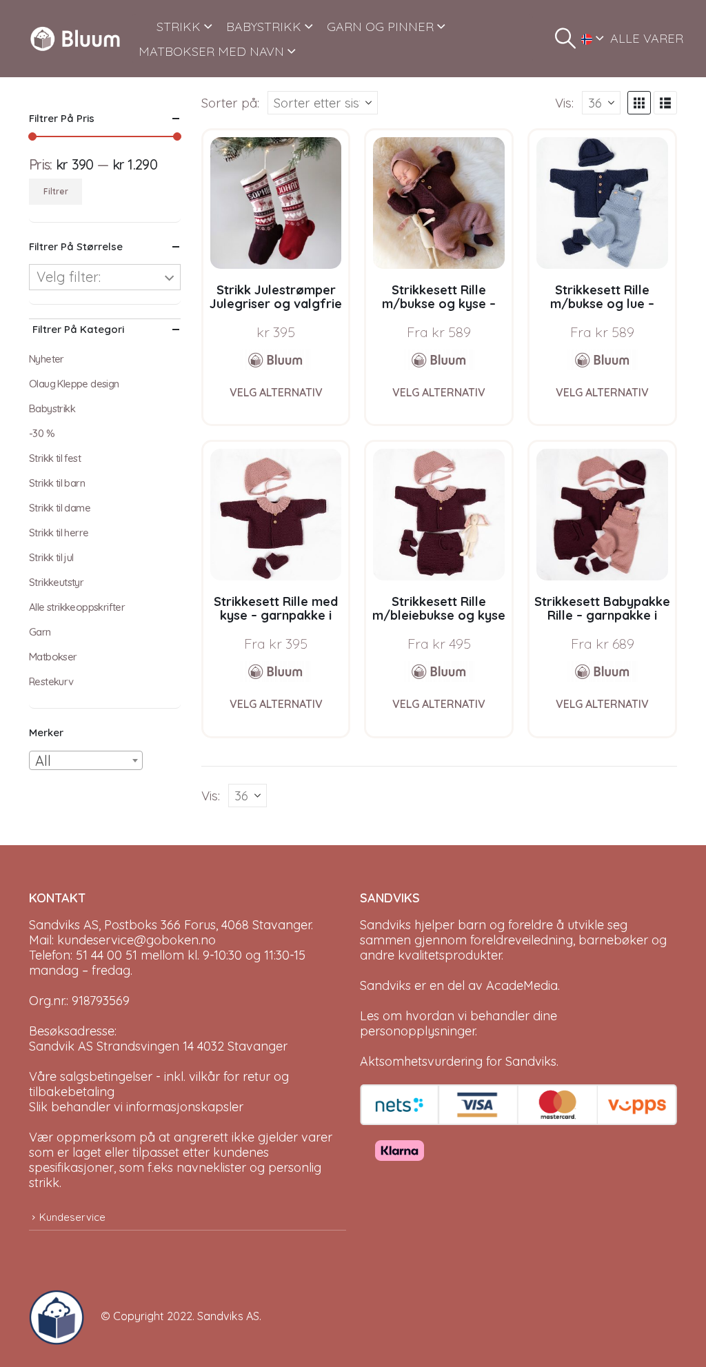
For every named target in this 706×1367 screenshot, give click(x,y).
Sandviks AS (228, 1316)
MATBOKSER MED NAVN (211, 51)
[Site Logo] (75, 38)
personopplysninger (417, 1031)
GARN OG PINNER (380, 26)
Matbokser (53, 656)
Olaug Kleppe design (74, 383)
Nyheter (46, 358)
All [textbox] (43, 760)
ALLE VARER (646, 38)
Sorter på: (230, 102)
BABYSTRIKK (263, 26)
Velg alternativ (276, 392)
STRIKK (179, 26)
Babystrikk (52, 408)
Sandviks (385, 925)
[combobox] (86, 760)
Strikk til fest (55, 458)
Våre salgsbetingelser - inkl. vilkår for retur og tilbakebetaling (159, 1084)
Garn (40, 631)
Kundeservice (72, 1217)
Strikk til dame (59, 507)
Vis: (564, 102)
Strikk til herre (58, 532)
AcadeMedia (522, 985)
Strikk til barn (57, 482)
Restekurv (51, 681)
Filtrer (55, 191)
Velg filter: (69, 276)
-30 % (41, 433)
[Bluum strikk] (276, 360)
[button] (565, 38)
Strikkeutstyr (56, 582)
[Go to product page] (276, 203)
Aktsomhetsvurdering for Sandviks (458, 1061)
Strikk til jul (51, 557)
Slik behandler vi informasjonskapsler (136, 1107)
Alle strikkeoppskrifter (77, 607)
